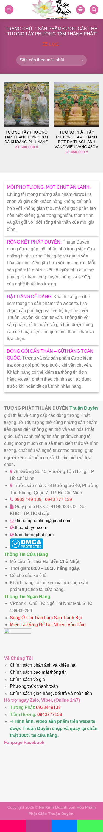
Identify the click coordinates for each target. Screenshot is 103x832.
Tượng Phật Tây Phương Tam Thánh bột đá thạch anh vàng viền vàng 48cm (77, 139)
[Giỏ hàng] (80, 9)
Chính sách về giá (27, 679)
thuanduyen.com (31, 527)
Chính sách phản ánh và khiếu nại (43, 665)
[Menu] (9, 9)
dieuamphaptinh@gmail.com (43, 520)
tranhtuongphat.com (34, 534)
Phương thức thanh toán (34, 686)
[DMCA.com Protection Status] (26, 547)
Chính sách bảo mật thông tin (38, 672)
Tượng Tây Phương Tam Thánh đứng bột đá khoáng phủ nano (26, 137)
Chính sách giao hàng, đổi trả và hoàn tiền (51, 693)
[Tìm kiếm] (94, 9)
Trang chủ (18, 28)
